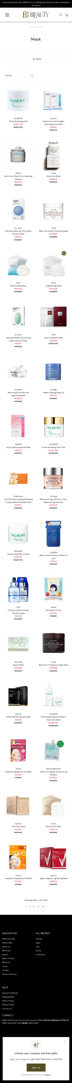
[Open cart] (66, 15)
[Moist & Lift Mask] (53, 805)
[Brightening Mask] (53, 264)
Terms (5, 966)
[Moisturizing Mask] (18, 264)
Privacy (5, 970)
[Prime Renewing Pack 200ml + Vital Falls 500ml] (53, 695)
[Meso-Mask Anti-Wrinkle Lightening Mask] (18, 371)
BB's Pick (6, 962)
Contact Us (7, 1008)
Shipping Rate (8, 996)
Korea (38, 950)
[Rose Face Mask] (53, 155)
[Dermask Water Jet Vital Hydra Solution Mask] (18, 209)
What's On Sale (8, 938)
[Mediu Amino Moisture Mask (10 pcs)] (53, 534)
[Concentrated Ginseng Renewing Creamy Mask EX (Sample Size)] (18, 478)
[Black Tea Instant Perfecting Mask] (53, 209)
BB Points (6, 950)
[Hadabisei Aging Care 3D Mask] (18, 750)
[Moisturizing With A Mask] (18, 533)
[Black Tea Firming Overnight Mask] (53, 644)
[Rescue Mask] (18, 644)
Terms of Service (9, 974)
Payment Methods (10, 993)
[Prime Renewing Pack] (18, 100)
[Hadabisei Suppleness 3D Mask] (18, 857)
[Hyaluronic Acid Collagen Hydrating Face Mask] (53, 100)
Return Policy (8, 1000)
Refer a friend (8, 958)
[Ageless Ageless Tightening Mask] (53, 857)
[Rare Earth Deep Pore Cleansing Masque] (18, 155)
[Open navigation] (10, 15)
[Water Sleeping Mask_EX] (53, 371)
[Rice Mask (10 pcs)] (53, 589)
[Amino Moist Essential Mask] (18, 426)
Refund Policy (8, 1004)
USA (37, 946)
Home (32, 26)
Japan (38, 942)
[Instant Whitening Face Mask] (18, 695)
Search (5, 954)
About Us (6, 946)
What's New (7, 942)
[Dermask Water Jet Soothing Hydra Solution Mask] (18, 316)
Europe (39, 938)
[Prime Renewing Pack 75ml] (53, 426)
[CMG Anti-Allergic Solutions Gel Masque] (53, 750)
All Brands (40, 954)
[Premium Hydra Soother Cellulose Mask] (18, 589)
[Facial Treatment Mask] (53, 316)
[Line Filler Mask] (18, 805)
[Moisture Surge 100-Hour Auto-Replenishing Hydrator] (53, 478)
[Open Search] (60, 14)
